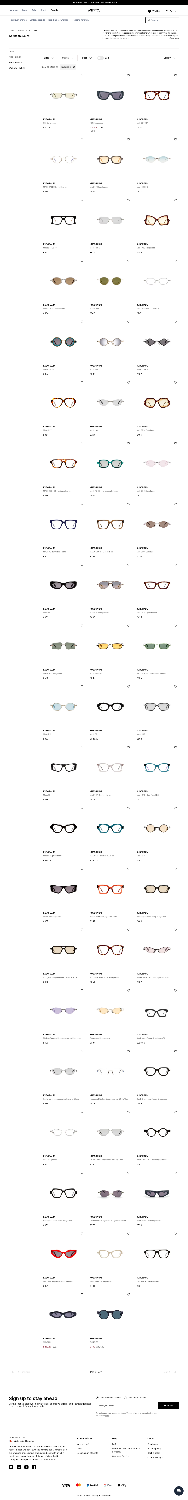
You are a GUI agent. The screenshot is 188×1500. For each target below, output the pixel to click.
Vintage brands (37, 20)
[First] (13, 1372)
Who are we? (83, 1444)
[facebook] (34, 1467)
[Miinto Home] (94, 10)
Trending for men (80, 20)
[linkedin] (18, 1467)
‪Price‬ (84, 58)
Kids (33, 10)
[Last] (174, 1372)
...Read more (174, 38)
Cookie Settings (155, 1457)
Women (14, 10)
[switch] (103, 58)
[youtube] (26, 1467)
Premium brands (18, 20)
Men (24, 10)
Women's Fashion (17, 68)
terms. (123, 1413)
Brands (54, 10)
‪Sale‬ (107, 58)
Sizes (46, 58)
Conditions (152, 1444)
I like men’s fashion (137, 1398)
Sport (43, 10)
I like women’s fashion (110, 1398)
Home (11, 30)
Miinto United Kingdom (24, 1441)
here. (107, 1416)
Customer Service (120, 1456)
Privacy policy (154, 1449)
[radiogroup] (137, 1397)
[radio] (97, 1397)
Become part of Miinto (87, 1453)
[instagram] (11, 1467)
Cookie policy (153, 1453)
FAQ (114, 1444)
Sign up (168, 1405)
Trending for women (58, 20)
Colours (65, 58)
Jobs (79, 1449)
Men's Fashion (15, 63)
